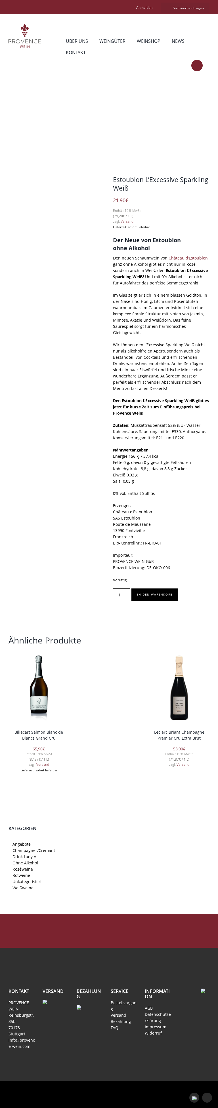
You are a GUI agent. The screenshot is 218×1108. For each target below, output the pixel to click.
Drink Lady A (24, 856)
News (178, 41)
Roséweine (22, 869)
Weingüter (112, 41)
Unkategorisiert (27, 881)
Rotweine (21, 875)
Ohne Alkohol (25, 863)
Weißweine (22, 887)
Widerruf (153, 1033)
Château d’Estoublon (188, 258)
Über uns (77, 41)
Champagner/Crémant (96, 122)
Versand (127, 221)
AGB (149, 1008)
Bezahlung (121, 1021)
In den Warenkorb (155, 594)
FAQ (114, 1027)
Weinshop (148, 41)
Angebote (21, 844)
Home (44, 122)
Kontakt (76, 52)
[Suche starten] (163, 8)
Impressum (155, 1026)
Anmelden (144, 7)
